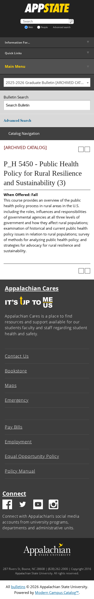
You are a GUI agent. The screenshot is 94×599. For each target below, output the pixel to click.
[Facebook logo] (7, 505)
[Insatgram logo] (53, 505)
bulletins (18, 586)
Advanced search (62, 27)
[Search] (85, 105)
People (44, 27)
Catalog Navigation (24, 133)
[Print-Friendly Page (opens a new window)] (81, 149)
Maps (11, 385)
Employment (18, 442)
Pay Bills (13, 427)
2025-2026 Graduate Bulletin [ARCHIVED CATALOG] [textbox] (48, 82)
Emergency (16, 400)
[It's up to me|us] (29, 308)
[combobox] (47, 82)
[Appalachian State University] (47, 8)
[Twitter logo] (22, 505)
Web (30, 27)
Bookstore (16, 371)
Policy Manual (20, 471)
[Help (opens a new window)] (87, 149)
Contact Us (17, 356)
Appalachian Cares (32, 288)
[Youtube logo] (38, 505)
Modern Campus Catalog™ (57, 592)
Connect (14, 493)
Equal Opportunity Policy (32, 456)
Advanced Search (17, 120)
